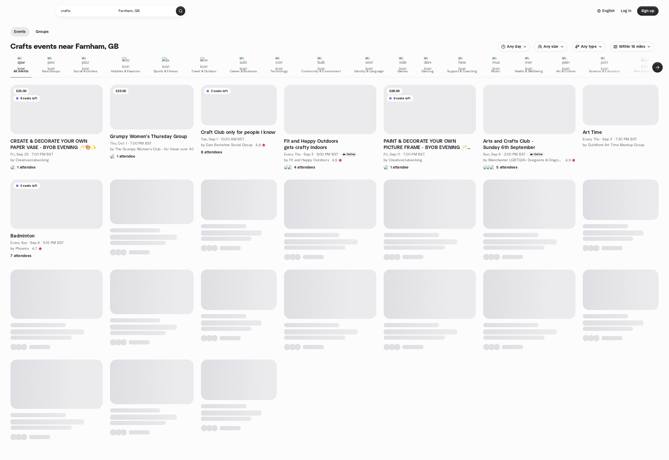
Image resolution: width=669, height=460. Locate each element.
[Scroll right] (657, 67)
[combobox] (145, 11)
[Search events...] (180, 11)
